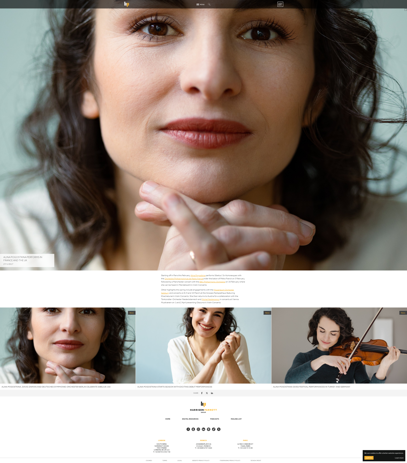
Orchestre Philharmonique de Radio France (184, 278)
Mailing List (236, 419)
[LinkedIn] (212, 393)
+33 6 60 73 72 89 (246, 448)
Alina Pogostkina (198, 275)
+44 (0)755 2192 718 (162, 452)
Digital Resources (190, 419)
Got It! (369, 458)
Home (167, 419)
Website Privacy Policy (200, 460)
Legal (179, 460)
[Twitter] (207, 393)
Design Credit (256, 460)
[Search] (209, 4)
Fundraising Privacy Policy (230, 460)
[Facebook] (202, 393)
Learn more (399, 458)
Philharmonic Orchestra (212, 282)
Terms (164, 460)
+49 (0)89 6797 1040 (204, 448)
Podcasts (214, 419)
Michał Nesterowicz (210, 299)
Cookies (149, 460)
